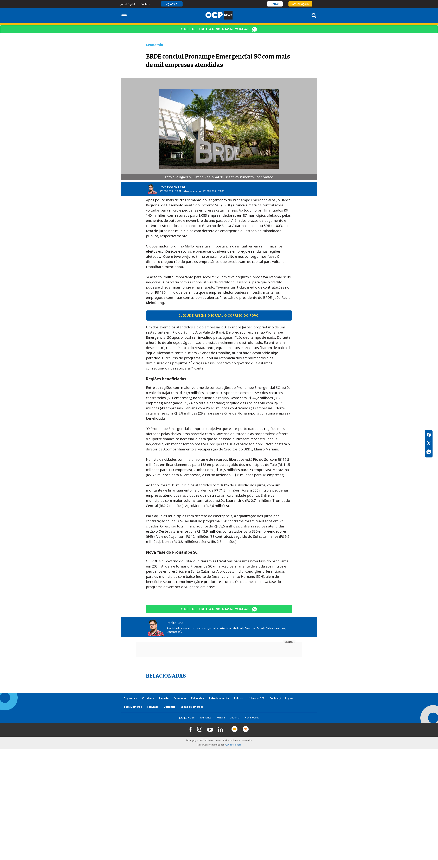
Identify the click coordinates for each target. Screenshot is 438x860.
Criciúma (235, 717)
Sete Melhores (133, 706)
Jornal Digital (128, 4)
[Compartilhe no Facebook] (428, 435)
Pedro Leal (176, 187)
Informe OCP (256, 698)
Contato (145, 4)
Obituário (169, 706)
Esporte (164, 698)
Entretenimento (219, 698)
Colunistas (197, 698)
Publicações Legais (281, 698)
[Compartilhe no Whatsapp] (428, 452)
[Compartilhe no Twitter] (428, 444)
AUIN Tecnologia (233, 744)
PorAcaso (153, 706)
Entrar (275, 4)
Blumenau (205, 717)
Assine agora (300, 4)
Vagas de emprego (192, 706)
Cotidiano (148, 698)
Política (238, 698)
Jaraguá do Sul (187, 717)
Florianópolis (252, 717)
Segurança (130, 698)
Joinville (221, 717)
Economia (180, 698)
